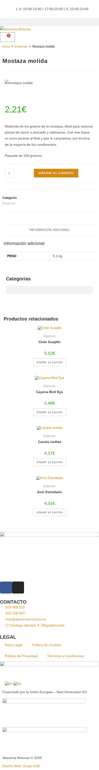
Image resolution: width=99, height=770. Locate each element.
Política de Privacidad (21, 656)
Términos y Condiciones (65, 656)
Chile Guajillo (49, 342)
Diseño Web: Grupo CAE (21, 766)
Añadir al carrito (56, 173)
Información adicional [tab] (50, 230)
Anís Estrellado (49, 492)
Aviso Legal (13, 645)
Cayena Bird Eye (49, 392)
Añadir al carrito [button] (50, 362)
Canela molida (49, 442)
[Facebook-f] (6, 588)
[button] (49, 22)
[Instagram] (18, 588)
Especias (21, 46)
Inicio (6, 46)
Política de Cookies (46, 645)
